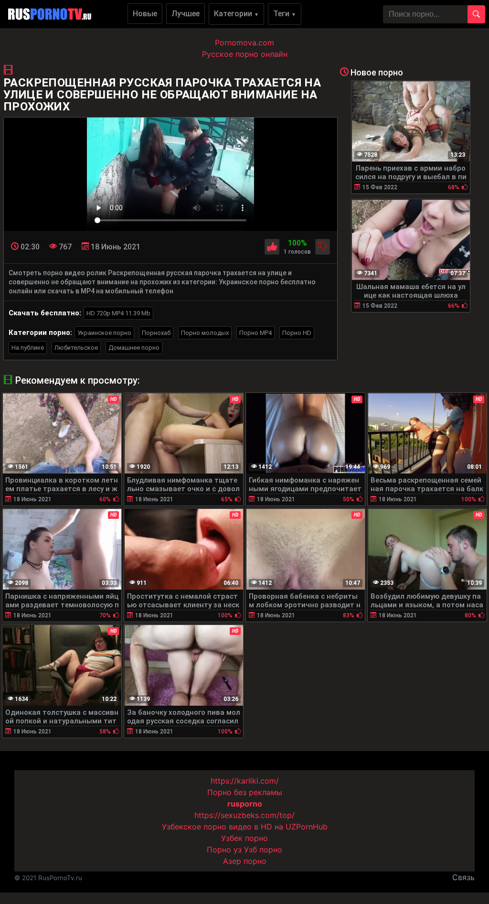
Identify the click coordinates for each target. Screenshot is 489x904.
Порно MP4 (255, 332)
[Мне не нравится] (322, 247)
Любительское (76, 347)
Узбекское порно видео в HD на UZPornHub (245, 826)
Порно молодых (205, 332)
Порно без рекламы (244, 792)
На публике (27, 347)
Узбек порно (244, 838)
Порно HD (296, 332)
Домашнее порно (133, 347)
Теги (284, 13)
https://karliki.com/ (245, 781)
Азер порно (244, 861)
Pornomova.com (244, 42)
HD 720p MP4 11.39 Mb (118, 313)
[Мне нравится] (272, 247)
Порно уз (224, 849)
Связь (463, 877)
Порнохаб (156, 332)
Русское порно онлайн (244, 54)
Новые (145, 13)
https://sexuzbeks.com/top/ (244, 815)
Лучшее (185, 13)
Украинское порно (104, 332)
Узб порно (263, 849)
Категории (236, 13)
